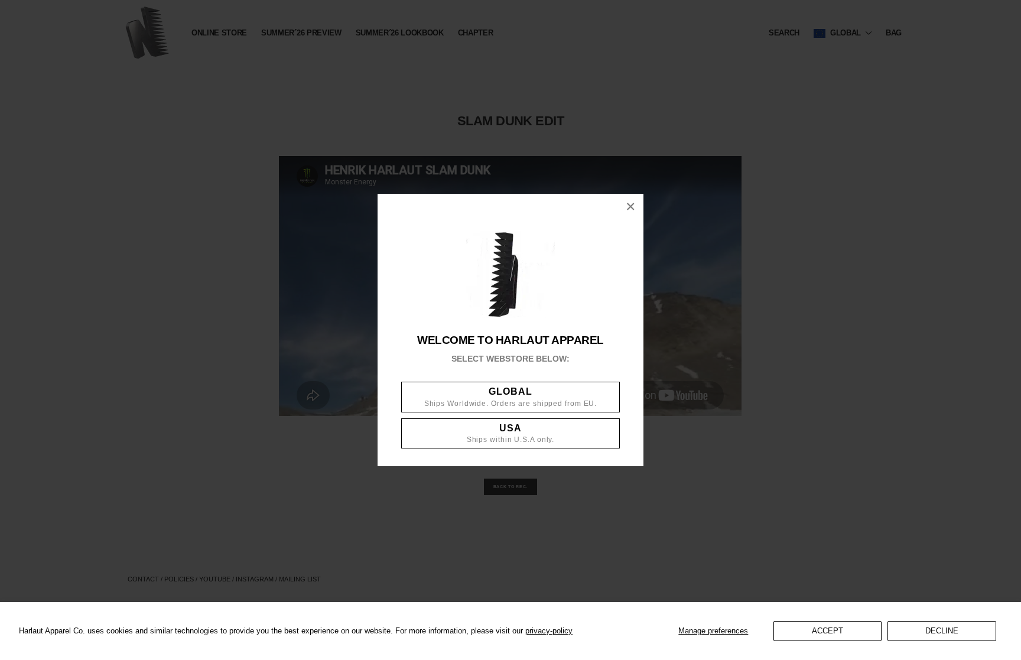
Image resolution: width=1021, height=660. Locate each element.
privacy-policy (549, 630)
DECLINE (941, 630)
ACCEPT (827, 630)
